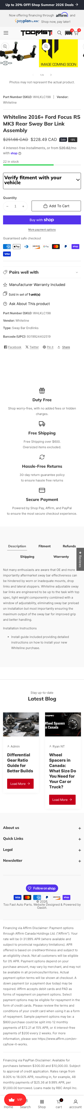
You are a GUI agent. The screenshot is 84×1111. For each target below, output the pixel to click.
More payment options (42, 229)
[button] (68, 33)
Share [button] (66, 347)
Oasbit (41, 907)
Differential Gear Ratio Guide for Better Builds (20, 762)
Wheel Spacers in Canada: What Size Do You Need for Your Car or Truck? (62, 770)
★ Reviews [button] (80, 559)
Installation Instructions (20, 628)
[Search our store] (60, 33)
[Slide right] (50, 74)
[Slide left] (33, 74)
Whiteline (22, 320)
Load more (18, 784)
